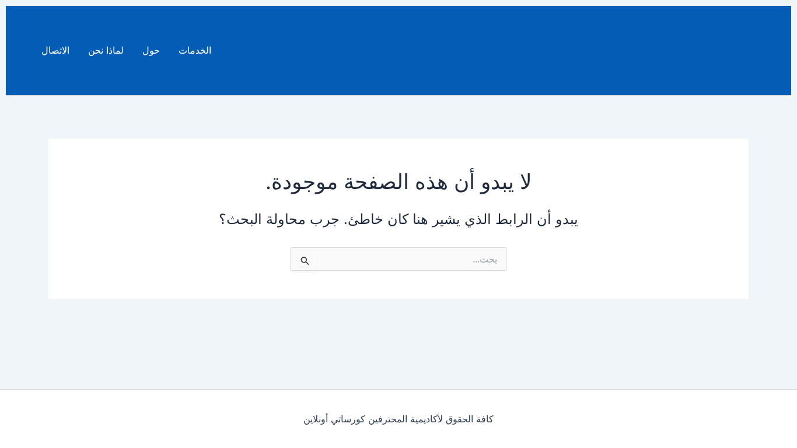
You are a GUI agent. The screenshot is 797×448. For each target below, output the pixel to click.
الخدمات (195, 50)
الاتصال (55, 50)
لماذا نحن (106, 50)
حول (151, 50)
